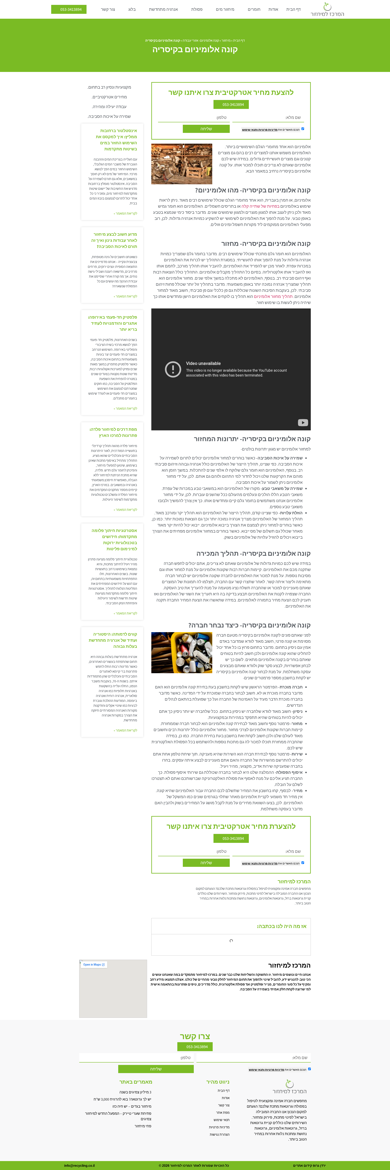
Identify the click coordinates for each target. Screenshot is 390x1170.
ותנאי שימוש (250, 129)
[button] (157, 926)
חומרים (254, 9)
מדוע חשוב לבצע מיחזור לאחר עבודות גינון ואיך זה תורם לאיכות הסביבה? (114, 240)
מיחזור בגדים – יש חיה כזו (132, 1106)
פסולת (197, 9)
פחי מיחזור (143, 1126)
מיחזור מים (225, 9)
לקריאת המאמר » (125, 213)
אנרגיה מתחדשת (163, 9)
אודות (273, 9)
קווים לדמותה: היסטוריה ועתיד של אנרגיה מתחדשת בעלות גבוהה (113, 640)
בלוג (132, 9)
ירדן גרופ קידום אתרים (309, 1165)
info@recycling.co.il (79, 1165)
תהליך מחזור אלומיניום (273, 296)
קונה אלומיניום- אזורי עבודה (201, 40)
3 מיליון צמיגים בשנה (135, 1092)
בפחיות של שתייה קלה (261, 206)
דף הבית (293, 9)
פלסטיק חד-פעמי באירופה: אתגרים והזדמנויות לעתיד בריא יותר (112, 323)
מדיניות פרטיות (267, 129)
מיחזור (226, 40)
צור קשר (108, 9)
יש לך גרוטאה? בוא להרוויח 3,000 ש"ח (122, 1099)
